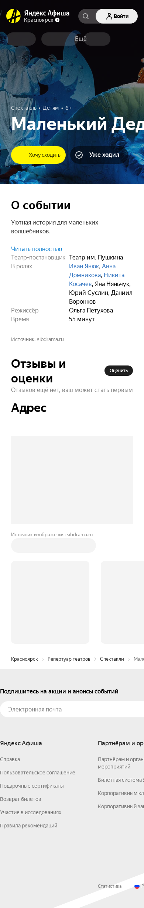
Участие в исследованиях (30, 701)
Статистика (109, 774)
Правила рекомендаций (28, 714)
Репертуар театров (69, 547)
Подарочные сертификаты (32, 674)
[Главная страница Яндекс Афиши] (13, 16)
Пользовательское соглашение (37, 661)
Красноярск (24, 547)
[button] (81, 39)
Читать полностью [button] (36, 248)
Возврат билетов (20, 687)
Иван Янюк (84, 266)
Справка (10, 648)
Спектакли (112, 547)
